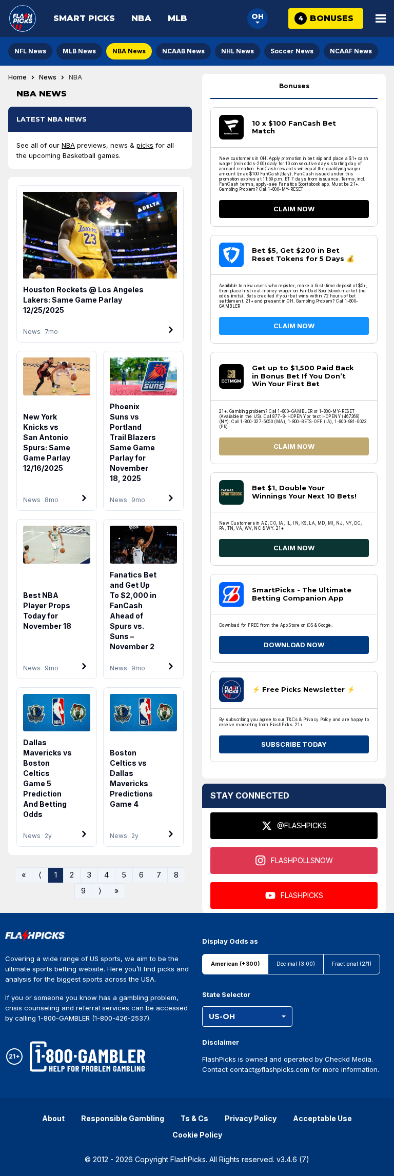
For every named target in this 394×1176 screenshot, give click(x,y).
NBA (141, 18)
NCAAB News (183, 51)
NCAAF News (351, 51)
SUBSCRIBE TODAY (294, 744)
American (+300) (235, 964)
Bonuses (294, 86)
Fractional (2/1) (351, 964)
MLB (177, 18)
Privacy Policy (251, 1118)
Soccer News (291, 51)
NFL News (30, 51)
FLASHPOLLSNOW (302, 860)
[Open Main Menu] (381, 18)
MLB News (79, 51)
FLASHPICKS (302, 895)
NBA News (129, 51)
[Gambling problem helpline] (87, 1056)
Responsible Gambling (122, 1118)
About (53, 1118)
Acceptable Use (322, 1118)
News (47, 77)
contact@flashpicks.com (269, 1069)
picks (144, 145)
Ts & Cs (194, 1118)
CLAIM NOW (293, 209)
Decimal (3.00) (296, 964)
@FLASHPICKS (302, 825)
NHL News (237, 51)
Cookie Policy (197, 1134)
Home (17, 77)
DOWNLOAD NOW (294, 645)
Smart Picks (84, 18)
